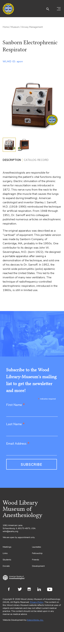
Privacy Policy (36, 602)
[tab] (13, 160)
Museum (15, 27)
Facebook (11, 590)
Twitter (21, 590)
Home (6, 27)
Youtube (50, 590)
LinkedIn (40, 590)
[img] (9, 145)
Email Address (18, 444)
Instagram (31, 590)
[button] (47, 9)
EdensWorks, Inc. (35, 620)
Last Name (15, 424)
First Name (15, 405)
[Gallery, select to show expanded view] (32, 105)
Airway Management (32, 27)
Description (12, 160)
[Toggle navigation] (58, 8)
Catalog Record (36, 160)
